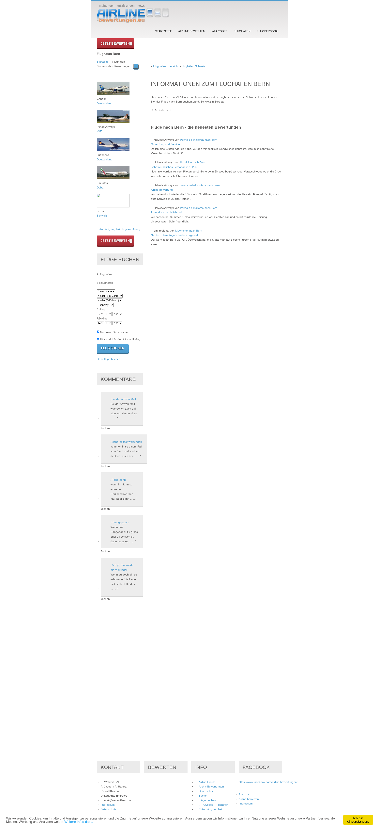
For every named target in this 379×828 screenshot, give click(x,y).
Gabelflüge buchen (108, 359)
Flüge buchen (207, 800)
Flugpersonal (268, 31)
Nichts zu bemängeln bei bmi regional (174, 235)
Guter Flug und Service (165, 144)
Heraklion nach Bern (192, 162)
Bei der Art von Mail (124, 399)
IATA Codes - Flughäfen (213, 804)
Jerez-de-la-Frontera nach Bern (200, 185)
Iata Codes (219, 31)
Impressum (108, 804)
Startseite (163, 31)
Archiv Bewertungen (211, 786)
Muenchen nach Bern (188, 230)
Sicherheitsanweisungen (127, 441)
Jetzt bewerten (115, 43)
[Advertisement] (216, 301)
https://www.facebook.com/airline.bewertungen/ (268, 782)
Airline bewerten (191, 31)
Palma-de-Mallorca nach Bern (198, 139)
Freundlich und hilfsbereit (166, 212)
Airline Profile (207, 782)
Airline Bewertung (162, 189)
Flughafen (242, 31)
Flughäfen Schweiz (193, 66)
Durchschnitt (206, 791)
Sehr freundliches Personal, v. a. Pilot (174, 167)
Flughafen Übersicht (165, 66)
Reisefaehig (119, 479)
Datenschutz (108, 809)
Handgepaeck (120, 522)
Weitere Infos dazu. (78, 822)
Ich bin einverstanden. (358, 819)
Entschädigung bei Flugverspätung (118, 229)
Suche (203, 795)
